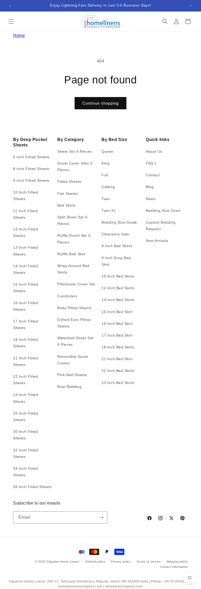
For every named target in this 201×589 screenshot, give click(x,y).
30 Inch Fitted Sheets (25, 434)
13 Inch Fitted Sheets (25, 250)
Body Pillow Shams (74, 308)
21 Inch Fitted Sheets (25, 361)
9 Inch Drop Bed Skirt (116, 261)
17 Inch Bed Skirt (117, 335)
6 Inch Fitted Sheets (31, 157)
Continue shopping (100, 103)
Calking (108, 187)
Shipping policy (177, 561)
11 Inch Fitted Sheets (25, 214)
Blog (150, 187)
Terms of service (149, 561)
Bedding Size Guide (119, 222)
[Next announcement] (191, 6)
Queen (108, 151)
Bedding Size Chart (163, 210)
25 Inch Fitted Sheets (25, 416)
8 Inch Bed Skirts (117, 246)
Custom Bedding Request (160, 225)
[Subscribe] (101, 517)
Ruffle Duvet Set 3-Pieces (74, 238)
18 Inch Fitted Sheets (25, 342)
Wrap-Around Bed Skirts (73, 269)
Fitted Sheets (69, 181)
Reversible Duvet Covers (72, 359)
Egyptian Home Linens (63, 561)
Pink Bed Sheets (72, 375)
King (105, 163)
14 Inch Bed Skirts (118, 300)
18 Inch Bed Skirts (118, 347)
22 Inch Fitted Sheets (25, 379)
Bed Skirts (66, 205)
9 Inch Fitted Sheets (31, 180)
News (150, 199)
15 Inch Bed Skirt (117, 312)
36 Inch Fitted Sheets (32, 487)
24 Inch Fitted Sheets (25, 398)
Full (105, 175)
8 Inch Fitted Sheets (31, 169)
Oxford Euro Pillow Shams (74, 323)
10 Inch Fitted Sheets (25, 195)
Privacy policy (121, 561)
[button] (11, 21)
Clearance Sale (115, 234)
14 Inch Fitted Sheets (25, 269)
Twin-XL (109, 210)
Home (19, 35)
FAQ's (151, 163)
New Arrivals (157, 241)
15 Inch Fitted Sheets (25, 287)
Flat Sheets (67, 193)
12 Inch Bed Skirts (118, 288)
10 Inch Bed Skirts (118, 276)
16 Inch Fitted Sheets (25, 306)
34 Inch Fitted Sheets (25, 471)
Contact (153, 175)
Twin (106, 199)
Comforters (67, 296)
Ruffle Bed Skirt (71, 254)
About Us (154, 151)
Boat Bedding (69, 386)
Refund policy (95, 561)
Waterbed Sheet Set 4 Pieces (75, 341)
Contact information (174, 566)
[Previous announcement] (10, 6)
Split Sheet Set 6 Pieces (72, 220)
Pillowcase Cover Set (76, 284)
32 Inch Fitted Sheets (25, 453)
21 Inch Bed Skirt (117, 359)
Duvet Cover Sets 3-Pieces (75, 166)
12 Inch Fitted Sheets (25, 232)
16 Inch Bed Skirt (117, 323)
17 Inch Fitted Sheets (25, 324)
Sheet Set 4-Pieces (74, 151)
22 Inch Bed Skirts (118, 371)
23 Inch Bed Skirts (118, 383)
